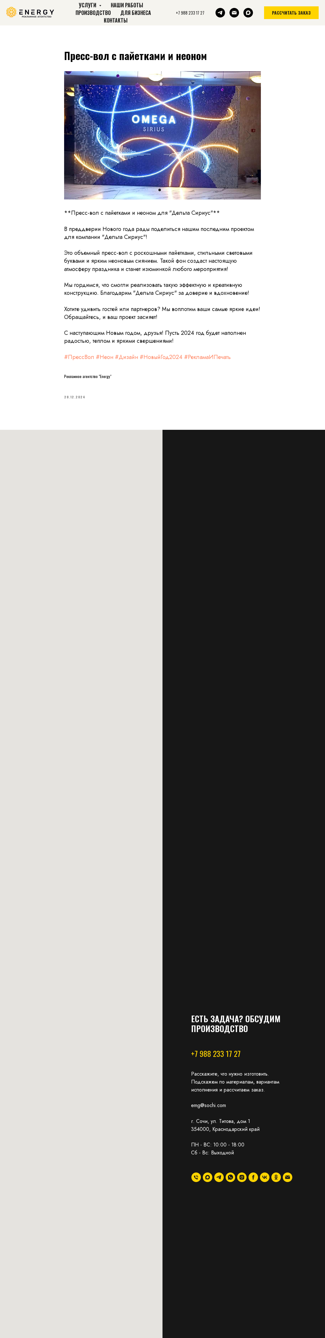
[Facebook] (253, 1177)
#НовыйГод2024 (161, 357)
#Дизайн (126, 357)
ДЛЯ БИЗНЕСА (135, 13)
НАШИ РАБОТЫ (127, 5)
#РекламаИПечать (207, 357)
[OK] (276, 1177)
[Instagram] (242, 1177)
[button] (291, 12)
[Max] (248, 12)
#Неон (104, 357)
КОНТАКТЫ (116, 20)
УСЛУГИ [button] (88, 5)
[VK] (264, 1177)
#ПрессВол (79, 357)
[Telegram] (220, 12)
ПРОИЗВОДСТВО (93, 13)
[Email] (234, 12)
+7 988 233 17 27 (216, 1053)
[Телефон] (196, 1177)
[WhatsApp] (230, 1177)
